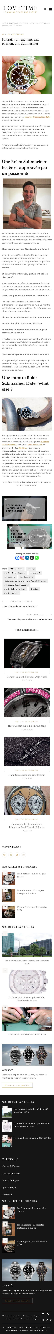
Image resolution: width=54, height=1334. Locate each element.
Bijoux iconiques (9, 1187)
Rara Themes (22, 1330)
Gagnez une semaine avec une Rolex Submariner (25, 581)
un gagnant (35, 573)
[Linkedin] (27, 558)
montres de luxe (11, 593)
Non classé (7, 1194)
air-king (31, 569)
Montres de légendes (13, 34)
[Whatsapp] (37, 558)
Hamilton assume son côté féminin (27, 775)
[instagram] (10, 854)
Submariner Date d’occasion (16, 585)
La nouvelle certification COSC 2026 (27, 1034)
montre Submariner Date (14, 589)
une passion (9, 577)
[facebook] (4, 854)
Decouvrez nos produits (17, 1085)
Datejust (34, 589)
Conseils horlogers (10, 1180)
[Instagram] (22, 558)
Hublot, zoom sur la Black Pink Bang (27, 726)
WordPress (43, 1330)
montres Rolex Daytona (14, 573)
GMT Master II (16, 569)
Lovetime (21, 1327)
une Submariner (27, 577)
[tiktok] (17, 854)
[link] (23, 854)
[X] (32, 558)
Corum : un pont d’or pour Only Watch (27, 677)
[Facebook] (17, 558)
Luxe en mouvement (11, 1173)
